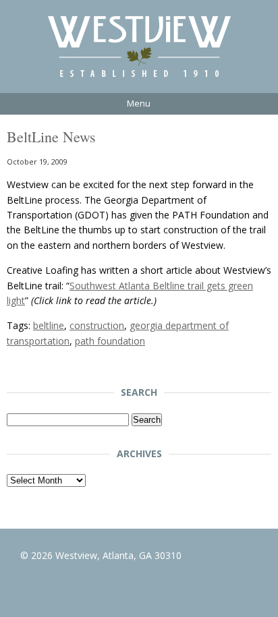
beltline (48, 325)
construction (97, 325)
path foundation (110, 340)
